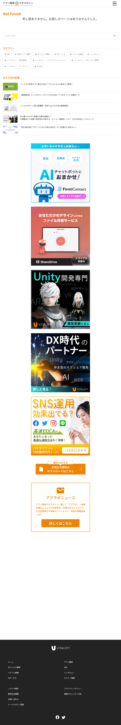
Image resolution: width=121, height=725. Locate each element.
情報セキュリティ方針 (73, 694)
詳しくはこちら (60, 523)
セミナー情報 (69, 678)
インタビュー (69, 672)
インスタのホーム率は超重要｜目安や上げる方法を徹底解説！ (45, 105)
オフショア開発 (14, 667)
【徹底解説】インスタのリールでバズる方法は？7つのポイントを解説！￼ (50, 95)
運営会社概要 (13, 694)
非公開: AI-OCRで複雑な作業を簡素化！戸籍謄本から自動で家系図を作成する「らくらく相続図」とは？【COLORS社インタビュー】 (57, 117)
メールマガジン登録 (16, 704)
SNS (65, 667)
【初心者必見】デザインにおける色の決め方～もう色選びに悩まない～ (48, 127)
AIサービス (12, 678)
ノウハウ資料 (13, 688)
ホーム (10, 662)
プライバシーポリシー (73, 688)
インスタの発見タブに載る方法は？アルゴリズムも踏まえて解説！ (46, 84)
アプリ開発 (68, 662)
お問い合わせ (13, 699)
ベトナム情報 (13, 672)
